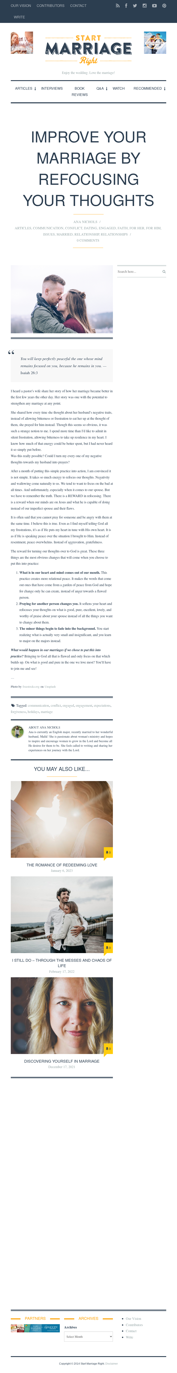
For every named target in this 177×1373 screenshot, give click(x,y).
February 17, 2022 (61, 971)
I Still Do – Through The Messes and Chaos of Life (62, 962)
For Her (137, 227)
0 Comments (88, 240)
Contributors (51, 5)
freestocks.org (31, 687)
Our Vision (21, 5)
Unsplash (50, 687)
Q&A (100, 88)
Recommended (148, 88)
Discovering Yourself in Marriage (62, 1061)
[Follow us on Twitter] (135, 5)
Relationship (86, 234)
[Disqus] (62, 1137)
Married (65, 234)
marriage (47, 711)
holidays (33, 711)
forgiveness (18, 711)
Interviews (52, 88)
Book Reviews (80, 91)
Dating (90, 227)
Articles (23, 88)
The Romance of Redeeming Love (62, 864)
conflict (56, 705)
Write (19, 16)
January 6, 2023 (62, 870)
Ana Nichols (85, 221)
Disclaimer (111, 1363)
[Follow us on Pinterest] (163, 5)
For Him (153, 227)
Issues (49, 234)
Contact (78, 5)
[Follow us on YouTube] (154, 5)
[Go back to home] (88, 46)
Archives (70, 1327)
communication (38, 705)
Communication (48, 227)
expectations (102, 705)
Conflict (73, 227)
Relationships (114, 234)
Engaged (107, 227)
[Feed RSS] (117, 5)
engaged (68, 705)
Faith (123, 227)
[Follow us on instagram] (144, 5)
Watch (119, 88)
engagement (84, 705)
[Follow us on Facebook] (126, 5)
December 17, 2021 (61, 1066)
